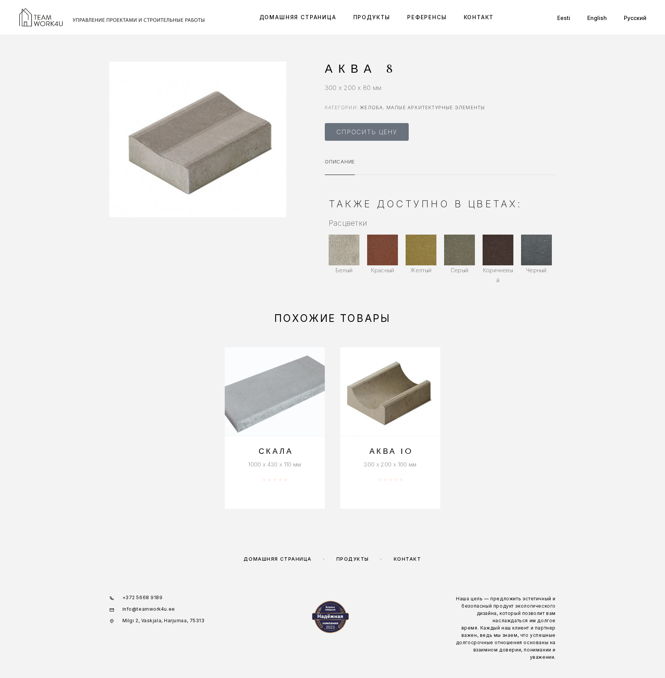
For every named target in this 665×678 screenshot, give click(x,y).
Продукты (372, 17)
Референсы (426, 17)
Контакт (479, 17)
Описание (340, 161)
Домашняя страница (297, 17)
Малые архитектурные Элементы (435, 107)
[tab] (340, 166)
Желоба (371, 107)
